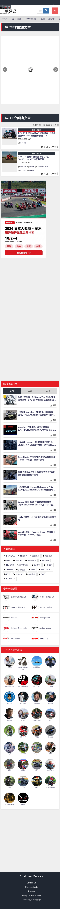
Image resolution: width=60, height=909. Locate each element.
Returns (31, 891)
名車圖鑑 (31, 574)
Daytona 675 (43, 167)
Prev (5, 69)
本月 (48, 391)
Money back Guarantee (31, 895)
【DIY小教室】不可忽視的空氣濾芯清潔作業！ (37, 518)
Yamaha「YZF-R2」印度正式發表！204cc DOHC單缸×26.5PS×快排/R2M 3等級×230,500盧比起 (37, 428)
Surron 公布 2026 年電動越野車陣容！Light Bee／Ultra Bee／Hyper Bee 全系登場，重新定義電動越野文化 (36, 503)
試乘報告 (21, 570)
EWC (43, 574)
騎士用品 (48, 556)
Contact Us (31, 883)
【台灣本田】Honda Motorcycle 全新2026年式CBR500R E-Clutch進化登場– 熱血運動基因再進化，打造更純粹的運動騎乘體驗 (37, 488)
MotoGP (23, 556)
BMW (33, 570)
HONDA (49, 565)
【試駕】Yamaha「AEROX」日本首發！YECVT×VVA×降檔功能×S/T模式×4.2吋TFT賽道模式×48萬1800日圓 (36, 413)
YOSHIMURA (46, 570)
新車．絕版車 (48, 19)
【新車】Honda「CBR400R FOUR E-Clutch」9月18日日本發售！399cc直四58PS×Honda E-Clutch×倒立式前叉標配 (36, 443)
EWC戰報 (31, 19)
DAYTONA (10, 556)
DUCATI (37, 565)
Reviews (46, 5)
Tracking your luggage (31, 900)
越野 (8, 560)
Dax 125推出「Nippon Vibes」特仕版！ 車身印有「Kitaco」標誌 (36, 533)
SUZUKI (18, 560)
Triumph (9, 570)
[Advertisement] (30, 288)
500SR (23, 167)
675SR (23, 143)
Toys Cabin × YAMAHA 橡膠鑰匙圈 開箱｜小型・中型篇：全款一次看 (36, 458)
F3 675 (23, 170)
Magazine (25, 6)
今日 (12, 391)
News (15, 6)
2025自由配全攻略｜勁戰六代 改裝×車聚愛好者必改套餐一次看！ (36, 473)
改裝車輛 (35, 556)
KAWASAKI (10, 579)
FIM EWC (10, 565)
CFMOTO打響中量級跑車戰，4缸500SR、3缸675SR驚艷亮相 (33, 158)
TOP (4, 19)
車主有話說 (23, 565)
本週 (30, 391)
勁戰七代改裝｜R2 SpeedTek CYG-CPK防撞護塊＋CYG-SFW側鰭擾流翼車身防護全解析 (37, 398)
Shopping (6, 6)
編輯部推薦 (32, 560)
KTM (8, 574)
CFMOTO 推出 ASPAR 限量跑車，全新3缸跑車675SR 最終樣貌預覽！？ (36, 134)
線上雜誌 (16, 19)
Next (55, 69)
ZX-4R (31, 170)
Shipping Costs (31, 887)
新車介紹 (19, 574)
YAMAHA (45, 560)
